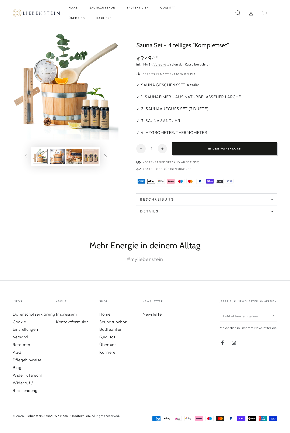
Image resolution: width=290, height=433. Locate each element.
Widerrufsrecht (27, 375)
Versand (159, 64)
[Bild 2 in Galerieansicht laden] (57, 156)
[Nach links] (25, 156)
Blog (17, 367)
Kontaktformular (72, 321)
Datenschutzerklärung (34, 314)
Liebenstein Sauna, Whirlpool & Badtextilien (58, 416)
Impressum (66, 314)
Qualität (107, 336)
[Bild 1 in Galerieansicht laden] (40, 156)
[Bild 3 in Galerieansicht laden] (74, 156)
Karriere (107, 352)
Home (105, 314)
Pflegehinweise (27, 359)
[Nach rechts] (105, 156)
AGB (17, 352)
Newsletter (153, 314)
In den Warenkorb (224, 148)
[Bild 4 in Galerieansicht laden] (91, 156)
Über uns (107, 344)
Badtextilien (110, 329)
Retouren (21, 344)
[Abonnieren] (274, 316)
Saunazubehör (113, 321)
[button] (237, 13)
